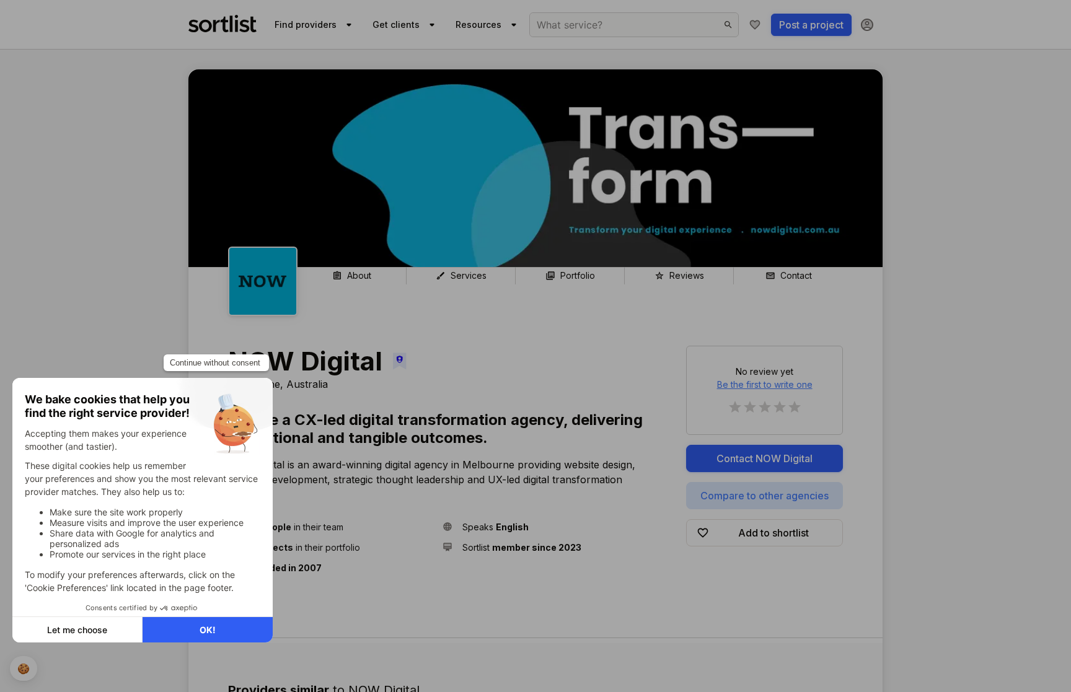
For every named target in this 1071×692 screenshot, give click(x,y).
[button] (330, 527)
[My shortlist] (755, 25)
